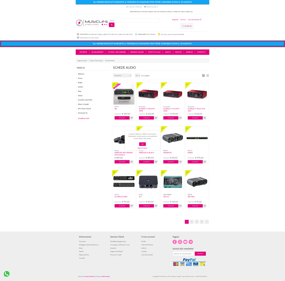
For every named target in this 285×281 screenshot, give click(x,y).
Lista (207, 75)
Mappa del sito (84, 255)
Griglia (203, 75)
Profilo (143, 241)
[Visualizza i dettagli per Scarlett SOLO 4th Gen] (197, 94)
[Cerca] (111, 25)
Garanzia (113, 248)
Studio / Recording (96, 61)
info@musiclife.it (152, 7)
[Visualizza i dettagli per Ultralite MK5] (123, 181)
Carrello (144, 251)
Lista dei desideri (147, 255)
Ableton (81, 74)
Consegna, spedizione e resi (120, 245)
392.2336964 (151, 34)
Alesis (80, 96)
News (81, 248)
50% (187, 172)
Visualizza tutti (83, 118)
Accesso (183, 19)
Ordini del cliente (147, 245)
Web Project (106, 276)
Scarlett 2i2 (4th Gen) (171, 110)
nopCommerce (90, 276)
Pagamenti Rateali (116, 251)
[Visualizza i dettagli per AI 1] (148, 181)
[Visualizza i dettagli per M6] (123, 94)
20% (114, 84)
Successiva (207, 222)
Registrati (175, 19)
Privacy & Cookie (116, 255)
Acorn (80, 78)
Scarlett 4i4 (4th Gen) (147, 110)
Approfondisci (142, 148)
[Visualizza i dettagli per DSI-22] (172, 181)
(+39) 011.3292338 (135, 7)
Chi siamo (82, 241)
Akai (79, 91)
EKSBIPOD (167, 153)
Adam (80, 83)
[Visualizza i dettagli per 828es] (197, 138)
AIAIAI (80, 87)
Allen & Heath (83, 104)
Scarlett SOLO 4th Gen (196, 110)
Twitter (180, 242)
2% (187, 128)
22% (162, 172)
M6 (116, 109)
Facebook (175, 242)
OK (142, 144)
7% (138, 84)
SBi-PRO (191, 197)
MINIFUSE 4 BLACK (146, 153)
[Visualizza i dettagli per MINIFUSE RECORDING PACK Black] (123, 138)
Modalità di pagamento (118, 241)
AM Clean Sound (84, 109)
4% (138, 172)
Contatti (82, 258)
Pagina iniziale (82, 61)
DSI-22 (166, 197)
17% (162, 128)
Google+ (191, 242)
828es (190, 153)
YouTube (185, 242)
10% (162, 84)
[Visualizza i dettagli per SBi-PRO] (197, 181)
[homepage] (92, 22)
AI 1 (140, 197)
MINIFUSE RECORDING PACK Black (124, 154)
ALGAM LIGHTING (85, 100)
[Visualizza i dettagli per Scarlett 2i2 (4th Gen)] (172, 94)
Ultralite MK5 (121, 197)
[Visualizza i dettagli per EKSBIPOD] (172, 138)
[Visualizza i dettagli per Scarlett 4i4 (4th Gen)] (148, 94)
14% (138, 128)
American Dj (82, 113)
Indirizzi (144, 248)
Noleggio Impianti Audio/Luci (89, 245)
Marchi (81, 251)
